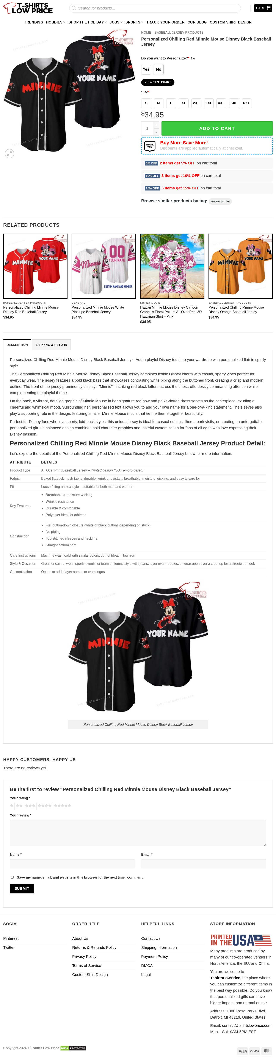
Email (146, 854)
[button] (263, 8)
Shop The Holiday (86, 22)
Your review (20, 815)
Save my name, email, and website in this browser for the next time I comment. (80, 877)
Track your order (165, 22)
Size (145, 92)
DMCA (147, 965)
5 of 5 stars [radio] (62, 806)
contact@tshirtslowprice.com (246, 1025)
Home (146, 32)
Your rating (20, 798)
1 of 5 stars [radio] (11, 806)
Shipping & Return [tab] (51, 345)
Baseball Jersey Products (179, 32)
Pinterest (11, 938)
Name (16, 854)
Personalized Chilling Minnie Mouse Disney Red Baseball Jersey (31, 309)
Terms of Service (86, 965)
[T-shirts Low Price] (28, 8)
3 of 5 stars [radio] (29, 806)
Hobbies (54, 22)
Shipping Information (159, 947)
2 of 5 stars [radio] (18, 806)
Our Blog (197, 22)
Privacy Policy (84, 956)
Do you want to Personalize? (165, 58)
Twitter (9, 947)
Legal (146, 975)
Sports (132, 22)
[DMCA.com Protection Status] (73, 1048)
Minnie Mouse (220, 201)
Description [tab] (17, 345)
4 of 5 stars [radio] (44, 806)
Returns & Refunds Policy (94, 947)
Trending (33, 22)
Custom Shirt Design (231, 22)
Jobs (114, 22)
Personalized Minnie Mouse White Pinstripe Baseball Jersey (98, 309)
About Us (80, 938)
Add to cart (217, 128)
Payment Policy (154, 956)
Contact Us (150, 938)
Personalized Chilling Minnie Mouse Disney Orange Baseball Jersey (236, 309)
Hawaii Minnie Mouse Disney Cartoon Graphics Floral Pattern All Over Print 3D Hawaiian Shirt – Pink (171, 311)
